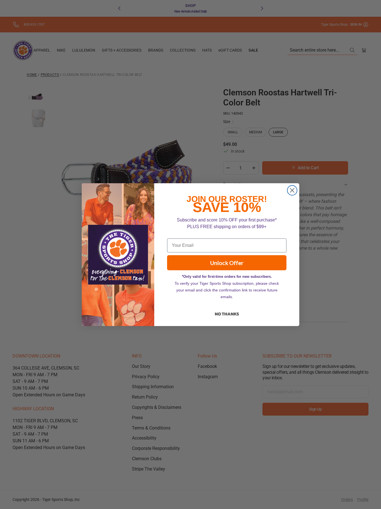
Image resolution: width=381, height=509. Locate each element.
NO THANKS (227, 313)
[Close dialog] (292, 190)
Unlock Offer (226, 262)
